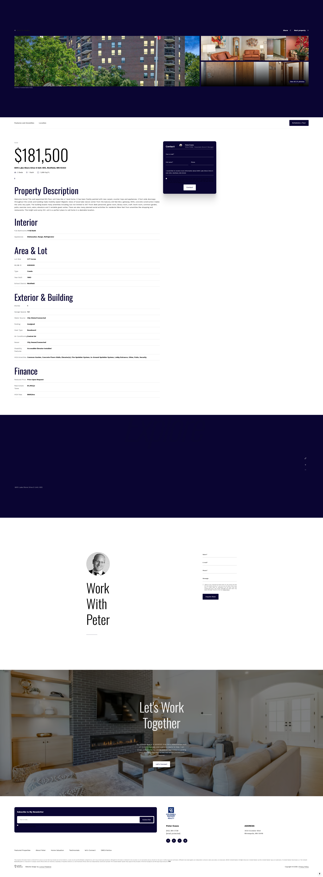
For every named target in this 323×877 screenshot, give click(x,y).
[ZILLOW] (185, 841)
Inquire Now (210, 597)
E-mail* (205, 562)
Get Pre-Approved (24, 178)
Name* (205, 554)
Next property (300, 30)
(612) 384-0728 (172, 831)
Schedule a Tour (299, 123)
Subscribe (146, 820)
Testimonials (74, 850)
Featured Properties (22, 850)
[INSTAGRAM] (168, 841)
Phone (193, 162)
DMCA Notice (106, 850)
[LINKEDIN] (174, 841)
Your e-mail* (170, 154)
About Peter (41, 850)
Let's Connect (161, 764)
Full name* (169, 162)
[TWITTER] (180, 841)
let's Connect (90, 850)
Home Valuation (57, 850)
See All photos (297, 82)
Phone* (205, 570)
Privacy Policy (181, 182)
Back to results (23, 30)
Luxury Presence (45, 867)
